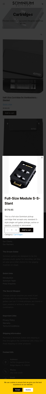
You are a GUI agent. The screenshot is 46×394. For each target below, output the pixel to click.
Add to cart (26, 230)
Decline (28, 390)
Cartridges (18, 234)
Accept (17, 390)
